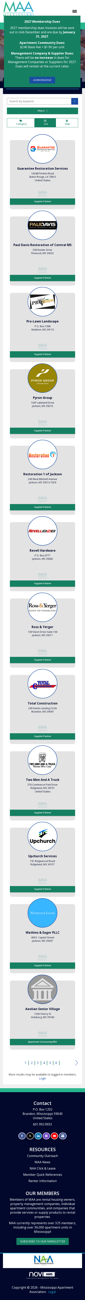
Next (76, 1066)
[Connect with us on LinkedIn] (38, 1136)
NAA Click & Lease (43, 1168)
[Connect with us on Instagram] (46, 1136)
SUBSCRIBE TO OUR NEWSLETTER (42, 1241)
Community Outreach (42, 1156)
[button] (74, 101)
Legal (52, 1292)
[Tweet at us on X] (30, 1136)
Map (67, 124)
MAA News (42, 1162)
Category (21, 124)
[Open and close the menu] (57, 11)
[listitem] (42, 170)
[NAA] (43, 1260)
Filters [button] (41, 110)
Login (42, 1078)
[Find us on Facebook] (22, 1136)
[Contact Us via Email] (63, 1136)
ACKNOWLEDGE (42, 80)
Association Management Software (42, 1278)
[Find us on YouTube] (54, 1136)
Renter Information (42, 1181)
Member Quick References (42, 1175)
